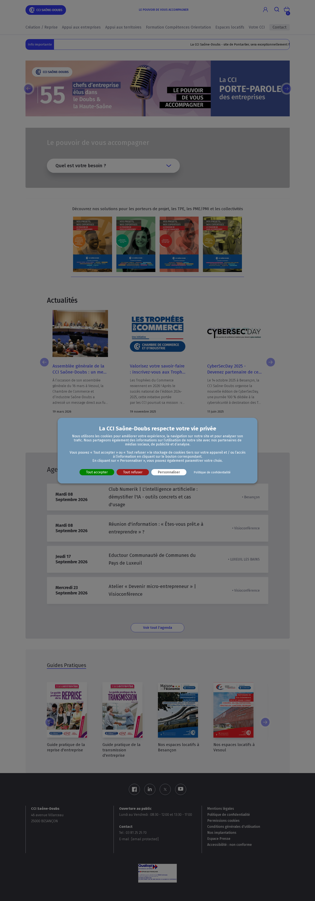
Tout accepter (97, 472)
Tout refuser (132, 472)
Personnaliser (169, 472)
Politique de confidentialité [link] (212, 472)
